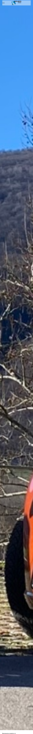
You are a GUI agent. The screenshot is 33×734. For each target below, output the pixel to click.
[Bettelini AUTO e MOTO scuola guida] (16, 2)
